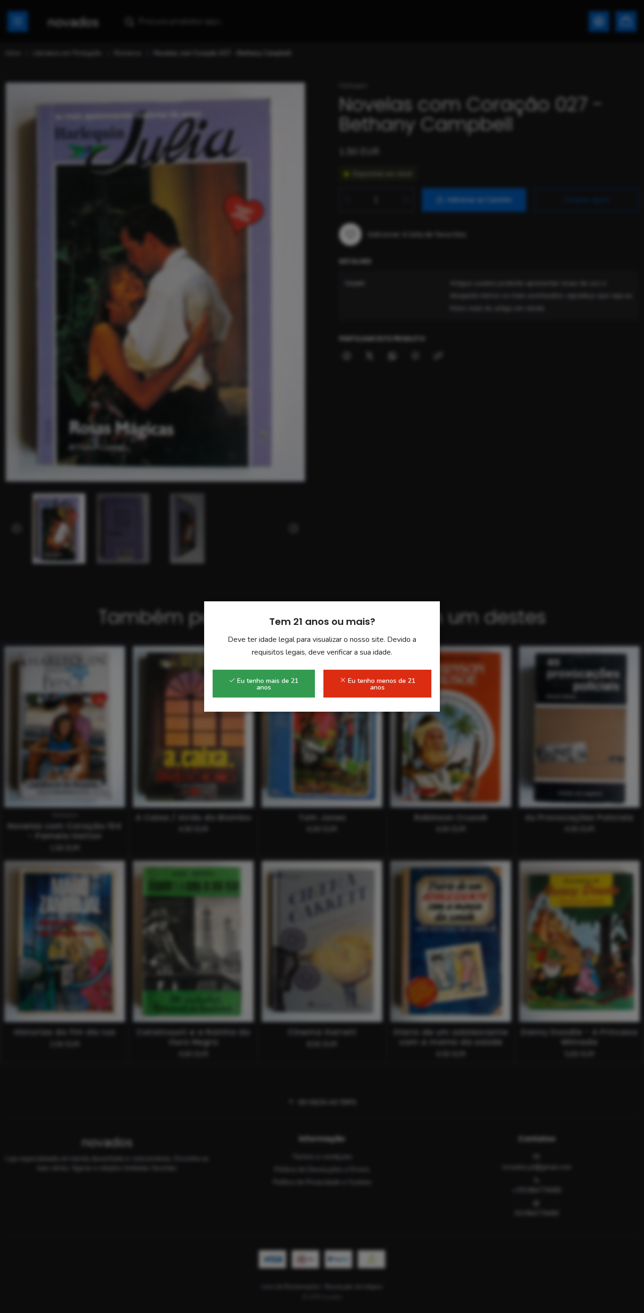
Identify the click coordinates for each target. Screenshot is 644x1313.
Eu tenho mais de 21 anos (266, 684)
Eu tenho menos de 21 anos (380, 684)
